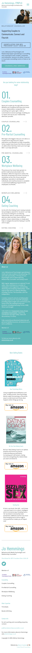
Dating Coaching (7, 596)
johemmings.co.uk (7, 340)
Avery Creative (22, 645)
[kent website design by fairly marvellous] (29, 645)
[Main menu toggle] (27, 4)
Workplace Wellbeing (8, 592)
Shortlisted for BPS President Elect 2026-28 (15, 558)
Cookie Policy (20, 647)
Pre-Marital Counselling (9, 587)
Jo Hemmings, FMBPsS (12, 3)
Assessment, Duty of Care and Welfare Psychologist (15, 312)
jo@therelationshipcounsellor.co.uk (13, 628)
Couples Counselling (8, 583)
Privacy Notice (27, 647)
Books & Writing (7, 611)
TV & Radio (5, 607)
